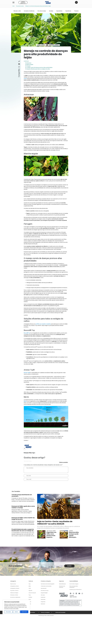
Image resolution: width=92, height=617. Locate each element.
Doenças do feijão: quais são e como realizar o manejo (23, 506)
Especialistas (59, 11)
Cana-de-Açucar (32, 592)
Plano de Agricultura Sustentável (74, 586)
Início (14, 6)
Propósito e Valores (14, 590)
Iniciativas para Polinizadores (75, 589)
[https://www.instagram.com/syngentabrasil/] (73, 594)
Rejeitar (16, 611)
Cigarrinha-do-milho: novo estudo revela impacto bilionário (51, 534)
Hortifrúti (30, 597)
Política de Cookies (31, 612)
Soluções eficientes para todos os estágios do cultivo (38, 69)
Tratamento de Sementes (46, 586)
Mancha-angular (29, 64)
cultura (25, 78)
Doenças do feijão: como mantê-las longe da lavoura (23, 518)
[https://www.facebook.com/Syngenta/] (70, 594)
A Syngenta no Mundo (14, 588)
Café (30, 588)
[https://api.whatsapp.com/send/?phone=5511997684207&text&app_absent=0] (82, 594)
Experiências (68, 11)
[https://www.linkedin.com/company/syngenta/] (76, 594)
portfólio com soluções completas (43, 324)
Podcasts (76, 11)
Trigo (30, 595)
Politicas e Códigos (14, 592)
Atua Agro (43, 595)
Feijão (30, 601)
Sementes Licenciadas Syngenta (47, 583)
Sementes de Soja (44, 590)
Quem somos (13, 583)
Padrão (71, 530)
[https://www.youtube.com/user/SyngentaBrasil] (79, 594)
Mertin (25, 401)
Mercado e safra (17, 11)
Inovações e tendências (29, 11)
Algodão (30, 590)
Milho (30, 586)
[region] (16, 607)
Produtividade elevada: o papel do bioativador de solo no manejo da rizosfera (23, 529)
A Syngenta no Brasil (14, 586)
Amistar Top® (27, 372)
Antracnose (28, 63)
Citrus (30, 603)
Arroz (30, 599)
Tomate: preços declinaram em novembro (22, 495)
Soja (29, 583)
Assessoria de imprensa (62, 586)
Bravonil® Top (27, 333)
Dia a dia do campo (20, 6)
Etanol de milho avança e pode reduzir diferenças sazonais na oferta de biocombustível (74, 534)
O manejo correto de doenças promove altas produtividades (39, 67)
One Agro (51, 11)
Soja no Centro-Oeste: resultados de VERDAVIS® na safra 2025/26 (54, 522)
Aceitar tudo (24, 611)
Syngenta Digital (44, 592)
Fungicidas (43, 601)
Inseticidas (43, 597)
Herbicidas (43, 599)
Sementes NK (43, 588)
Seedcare (43, 603)
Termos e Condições (45, 612)
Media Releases (62, 583)
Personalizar (8, 611)
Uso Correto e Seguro (74, 583)
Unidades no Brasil (14, 595)
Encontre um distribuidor (15, 597)
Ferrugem (28, 66)
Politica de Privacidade (60, 612)
